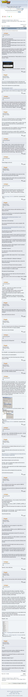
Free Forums (17, 692)
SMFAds (11, 692)
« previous (22, 24)
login (16, 6)
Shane (18, 21)
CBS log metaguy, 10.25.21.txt (8, 196)
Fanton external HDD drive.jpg (8, 408)
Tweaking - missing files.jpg (8, 68)
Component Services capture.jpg (9, 419)
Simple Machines (19, 691)
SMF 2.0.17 (9, 691)
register (19, 6)
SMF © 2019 (14, 691)
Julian (24, 21)
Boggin (21, 21)
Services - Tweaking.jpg (7, 632)
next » (25, 24)
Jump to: (9, 683)
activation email (17, 7)
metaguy (6, 33)
